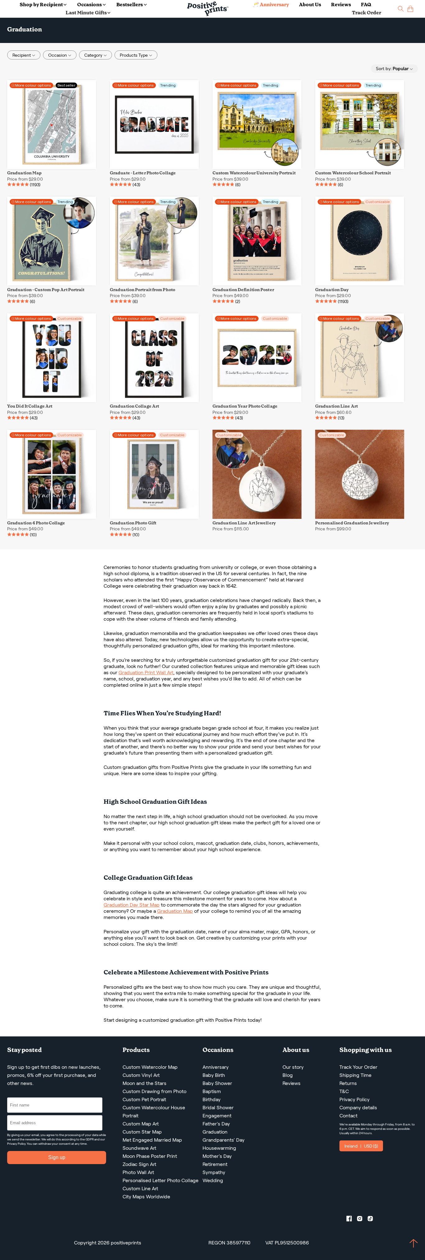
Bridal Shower (218, 1107)
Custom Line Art (140, 1188)
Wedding (213, 1180)
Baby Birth (214, 1075)
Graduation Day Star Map (132, 904)
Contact (348, 1115)
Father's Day (216, 1123)
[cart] (410, 9)
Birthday (212, 1099)
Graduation (215, 1131)
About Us (310, 4)
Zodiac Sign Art (139, 1164)
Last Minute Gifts (86, 12)
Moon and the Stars (144, 1083)
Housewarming (219, 1148)
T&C (344, 1091)
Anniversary (216, 1067)
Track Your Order (358, 1067)
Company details (358, 1107)
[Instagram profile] (362, 1220)
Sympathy (214, 1172)
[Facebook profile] (351, 1220)
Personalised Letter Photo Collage (160, 1180)
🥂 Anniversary (271, 4)
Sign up (56, 1157)
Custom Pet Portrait (144, 1099)
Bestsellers (129, 4)
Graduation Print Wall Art (146, 672)
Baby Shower (217, 1083)
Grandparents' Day (224, 1140)
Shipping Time (355, 1075)
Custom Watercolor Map (150, 1067)
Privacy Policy (16, 1143)
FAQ (366, 4)
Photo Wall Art (138, 1172)
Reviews (341, 4)
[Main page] (207, 9)
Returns (348, 1083)
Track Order (366, 12)
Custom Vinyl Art (141, 1075)
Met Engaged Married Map (152, 1140)
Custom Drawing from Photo (154, 1091)
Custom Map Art (141, 1123)
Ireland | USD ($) (361, 1146)
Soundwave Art (139, 1148)
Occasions (89, 4)
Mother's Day (217, 1156)
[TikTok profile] (372, 1220)
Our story (293, 1067)
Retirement (215, 1164)
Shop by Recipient (41, 4)
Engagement (217, 1115)
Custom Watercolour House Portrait (154, 1111)
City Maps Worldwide (146, 1196)
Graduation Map (175, 911)
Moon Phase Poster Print (150, 1156)
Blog (288, 1075)
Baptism (212, 1091)
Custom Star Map (142, 1131)
